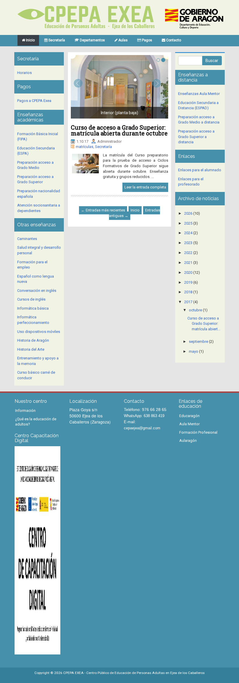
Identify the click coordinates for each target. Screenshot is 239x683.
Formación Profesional (198, 432)
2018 (188, 292)
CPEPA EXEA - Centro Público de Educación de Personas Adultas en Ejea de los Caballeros (134, 673)
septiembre (198, 341)
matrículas (84, 146)
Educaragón (189, 416)
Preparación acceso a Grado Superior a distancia (196, 136)
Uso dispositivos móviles (38, 331)
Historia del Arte (30, 349)
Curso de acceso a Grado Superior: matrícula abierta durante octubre (119, 130)
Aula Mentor (189, 424)
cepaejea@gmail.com (142, 428)
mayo (193, 351)
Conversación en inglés (36, 290)
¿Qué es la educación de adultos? (35, 422)
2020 (188, 272)
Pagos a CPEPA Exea (34, 100)
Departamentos (92, 40)
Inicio (30, 40)
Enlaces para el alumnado (199, 170)
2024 (188, 233)
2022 (188, 252)
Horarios (24, 72)
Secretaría (56, 40)
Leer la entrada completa (145, 187)
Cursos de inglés (31, 299)
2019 (188, 282)
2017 (188, 302)
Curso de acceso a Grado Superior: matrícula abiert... (203, 323)
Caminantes (27, 239)
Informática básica (33, 308)
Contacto (173, 40)
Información (25, 410)
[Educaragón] (194, 18)
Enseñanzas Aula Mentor (199, 93)
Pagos (146, 40)
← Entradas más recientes (103, 210)
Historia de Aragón (33, 340)
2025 (188, 223)
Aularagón (188, 440)
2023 (188, 243)
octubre (195, 310)
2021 (188, 262)
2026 (188, 213)
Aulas (122, 40)
